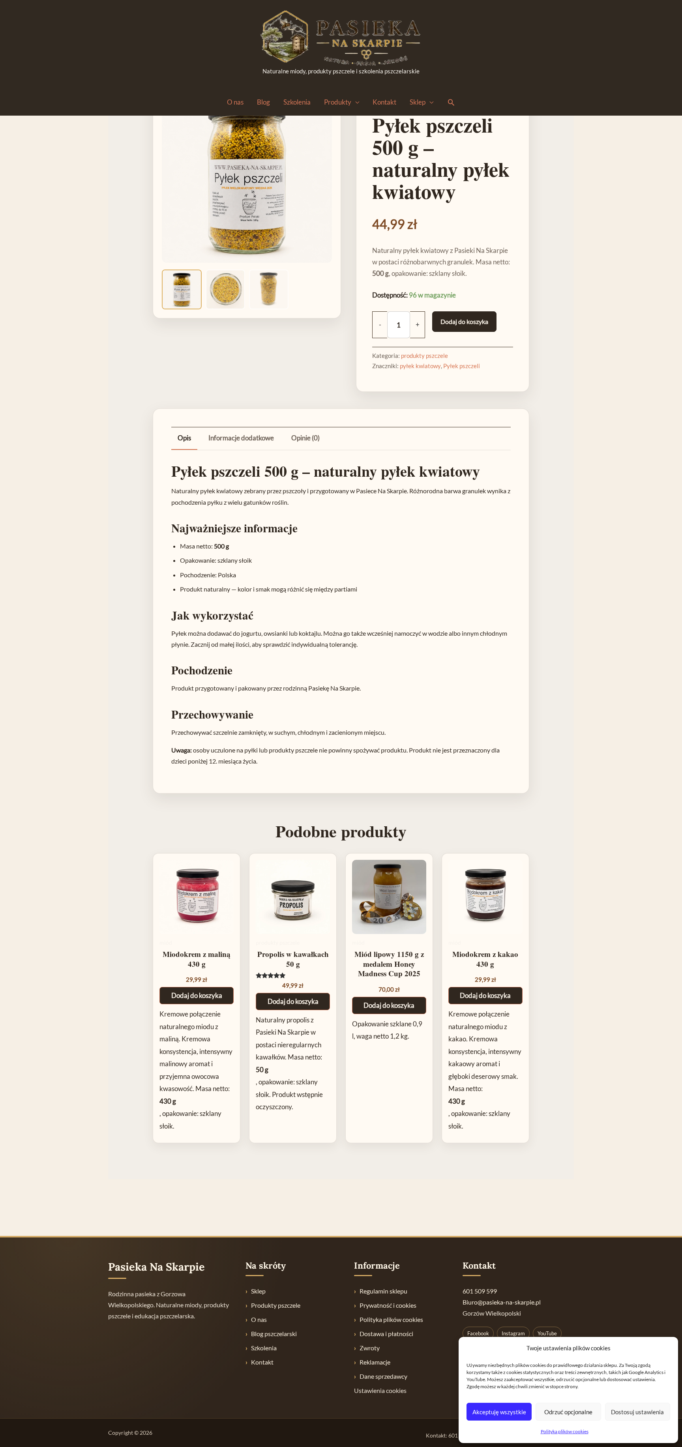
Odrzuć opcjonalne (568, 1411)
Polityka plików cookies (564, 1431)
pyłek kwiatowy (420, 365)
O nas (235, 102)
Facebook (478, 1333)
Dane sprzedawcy (383, 1376)
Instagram (513, 1333)
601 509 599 (480, 1291)
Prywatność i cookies (388, 1305)
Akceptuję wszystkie (499, 1411)
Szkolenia (297, 102)
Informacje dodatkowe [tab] (241, 438)
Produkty (337, 102)
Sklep (417, 102)
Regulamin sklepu (383, 1291)
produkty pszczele (424, 355)
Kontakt (384, 102)
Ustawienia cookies (380, 1390)
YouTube (547, 1333)
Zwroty (370, 1348)
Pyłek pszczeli (461, 365)
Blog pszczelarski (274, 1333)
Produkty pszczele (275, 1305)
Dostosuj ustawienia (637, 1411)
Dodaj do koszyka (464, 321)
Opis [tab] (184, 438)
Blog (263, 102)
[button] (451, 102)
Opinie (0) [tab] (305, 438)
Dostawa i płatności (386, 1333)
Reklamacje (375, 1362)
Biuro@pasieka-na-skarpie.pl (502, 1302)
